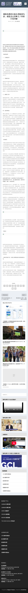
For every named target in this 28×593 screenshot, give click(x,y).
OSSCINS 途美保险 (5, 514)
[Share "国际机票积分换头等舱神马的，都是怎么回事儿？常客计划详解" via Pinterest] (15, 285)
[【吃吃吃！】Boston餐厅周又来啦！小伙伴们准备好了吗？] (14, 375)
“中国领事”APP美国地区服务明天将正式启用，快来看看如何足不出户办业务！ (14, 322)
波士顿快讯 (17, 21)
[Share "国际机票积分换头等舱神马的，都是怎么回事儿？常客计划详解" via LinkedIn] (18, 285)
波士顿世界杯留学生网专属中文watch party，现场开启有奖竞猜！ (14, 342)
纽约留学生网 (5, 480)
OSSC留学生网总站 (7, 474)
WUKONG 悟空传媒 (5, 517)
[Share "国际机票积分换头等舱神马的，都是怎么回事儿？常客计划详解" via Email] (12, 288)
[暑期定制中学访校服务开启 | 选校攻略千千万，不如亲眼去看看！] (14, 354)
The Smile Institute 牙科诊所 (8, 521)
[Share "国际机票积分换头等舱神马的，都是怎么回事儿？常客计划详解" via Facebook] (4, 285)
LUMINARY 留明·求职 (6, 507)
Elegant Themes (11, 589)
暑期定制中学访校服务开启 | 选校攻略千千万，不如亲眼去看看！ (14, 364)
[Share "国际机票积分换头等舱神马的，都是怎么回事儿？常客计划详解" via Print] (15, 288)
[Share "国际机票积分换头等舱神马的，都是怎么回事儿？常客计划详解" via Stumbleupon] (23, 285)
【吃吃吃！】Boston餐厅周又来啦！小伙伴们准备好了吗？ (14, 384)
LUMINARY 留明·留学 (6, 504)
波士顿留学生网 (6, 477)
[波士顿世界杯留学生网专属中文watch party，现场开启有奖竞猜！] (14, 333)
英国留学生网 (5, 487)
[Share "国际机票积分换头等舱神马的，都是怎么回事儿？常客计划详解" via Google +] (10, 285)
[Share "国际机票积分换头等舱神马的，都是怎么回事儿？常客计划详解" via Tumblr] (12, 285)
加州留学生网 (5, 484)
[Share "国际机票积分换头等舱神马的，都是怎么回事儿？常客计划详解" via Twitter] (7, 285)
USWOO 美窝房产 (5, 511)
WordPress (23, 589)
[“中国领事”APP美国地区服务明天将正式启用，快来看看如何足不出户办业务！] (14, 312)
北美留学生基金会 (6, 490)
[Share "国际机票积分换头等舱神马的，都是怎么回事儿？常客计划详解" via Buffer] (20, 285)
